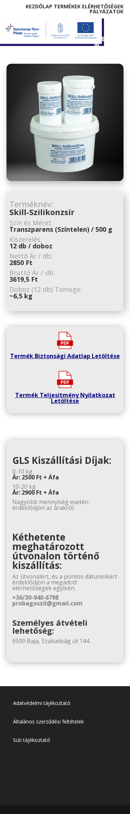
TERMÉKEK (67, 6)
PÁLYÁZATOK (107, 11)
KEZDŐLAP (39, 6)
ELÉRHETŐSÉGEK (103, 6)
